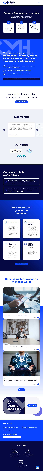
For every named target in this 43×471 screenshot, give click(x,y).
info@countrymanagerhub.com (11, 427)
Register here (32, 405)
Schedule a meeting (21, 101)
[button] (4, 130)
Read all (21, 389)
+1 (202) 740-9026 (27, 428)
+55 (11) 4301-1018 (8, 428)
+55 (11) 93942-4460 (9, 430)
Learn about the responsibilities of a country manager (21, 78)
